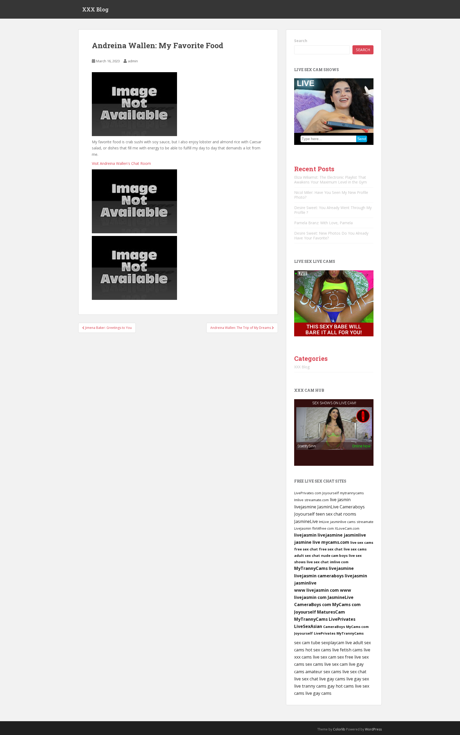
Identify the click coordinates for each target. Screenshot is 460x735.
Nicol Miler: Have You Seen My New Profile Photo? (331, 195)
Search (300, 40)
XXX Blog (95, 9)
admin (133, 61)
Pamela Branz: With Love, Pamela (323, 222)
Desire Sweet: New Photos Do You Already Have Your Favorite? (331, 235)
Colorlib (339, 729)
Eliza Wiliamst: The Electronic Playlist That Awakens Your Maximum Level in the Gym (330, 180)
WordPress (373, 729)
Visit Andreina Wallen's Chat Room (121, 163)
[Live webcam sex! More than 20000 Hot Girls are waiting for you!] (333, 302)
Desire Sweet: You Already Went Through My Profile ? (333, 210)
